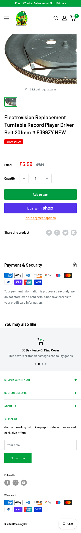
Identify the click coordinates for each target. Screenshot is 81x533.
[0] (73, 18)
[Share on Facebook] (49, 232)
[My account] (64, 18)
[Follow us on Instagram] (16, 483)
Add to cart (41, 194)
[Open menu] (6, 18)
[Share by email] (74, 232)
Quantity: (10, 178)
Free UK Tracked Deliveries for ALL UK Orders (40, 3)
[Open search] (56, 18)
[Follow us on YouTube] (24, 483)
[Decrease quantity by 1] (24, 178)
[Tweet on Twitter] (65, 232)
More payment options (40, 218)
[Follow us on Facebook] (7, 483)
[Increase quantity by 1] (46, 178)
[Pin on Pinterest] (57, 232)
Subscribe (18, 458)
